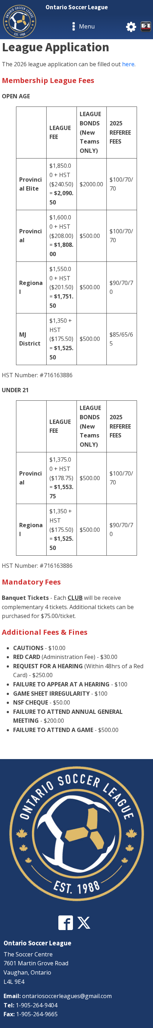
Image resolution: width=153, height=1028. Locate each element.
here (128, 64)
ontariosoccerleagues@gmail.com (67, 996)
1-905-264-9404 (36, 1005)
